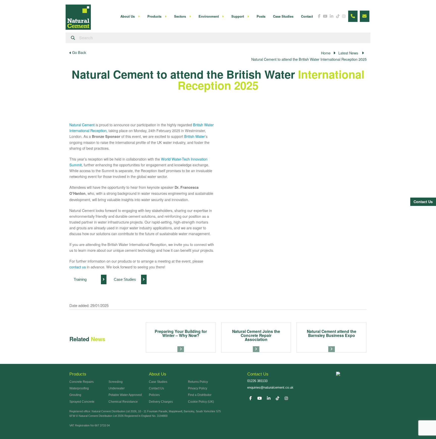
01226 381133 (257, 381)
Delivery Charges (161, 401)
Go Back (78, 52)
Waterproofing (79, 388)
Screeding (115, 381)
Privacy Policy (197, 388)
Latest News (348, 52)
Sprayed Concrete (81, 401)
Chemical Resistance (123, 401)
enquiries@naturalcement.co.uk (270, 387)
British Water (194, 136)
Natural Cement (82, 124)
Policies (154, 394)
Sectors (180, 16)
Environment (209, 16)
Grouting (75, 394)
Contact (307, 16)
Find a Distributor (199, 394)
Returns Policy (198, 381)
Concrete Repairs (81, 381)
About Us (127, 16)
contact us (77, 266)
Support (237, 16)
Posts (261, 16)
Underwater (116, 388)
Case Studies (283, 16)
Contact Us (423, 201)
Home (326, 52)
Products (154, 16)
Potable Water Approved (125, 394)
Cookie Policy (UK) (201, 401)
